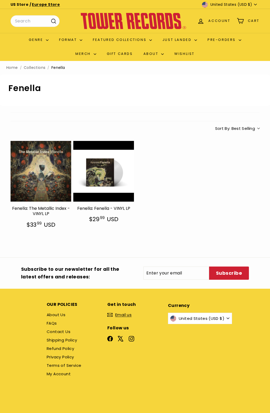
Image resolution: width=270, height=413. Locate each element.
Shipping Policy (62, 340)
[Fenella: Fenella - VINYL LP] (103, 171)
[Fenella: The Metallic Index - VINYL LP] (41, 171)
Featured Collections (120, 39)
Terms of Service (64, 365)
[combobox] (35, 21)
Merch (83, 53)
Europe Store (46, 4)
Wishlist (184, 53)
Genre (37, 39)
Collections (34, 67)
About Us (56, 314)
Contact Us (58, 331)
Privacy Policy (60, 357)
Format (68, 39)
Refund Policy (60, 348)
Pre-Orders (222, 39)
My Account (59, 374)
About (151, 53)
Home (12, 67)
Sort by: (235, 128)
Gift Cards (120, 53)
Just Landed (177, 39)
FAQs (52, 323)
